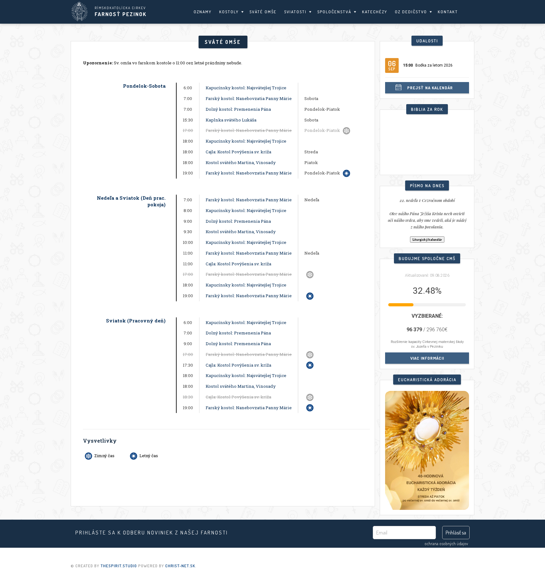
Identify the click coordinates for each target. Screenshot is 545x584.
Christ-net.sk (180, 565)
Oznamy (203, 11)
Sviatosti (295, 11)
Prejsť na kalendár (430, 87)
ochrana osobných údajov (446, 543)
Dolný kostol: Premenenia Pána (238, 109)
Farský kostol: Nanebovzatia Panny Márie (249, 98)
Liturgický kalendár (427, 239)
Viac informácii (427, 358)
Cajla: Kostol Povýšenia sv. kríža (238, 152)
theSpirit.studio (119, 565)
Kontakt (448, 11)
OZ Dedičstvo (411, 11)
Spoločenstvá (334, 11)
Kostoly (229, 11)
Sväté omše (263, 11)
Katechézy (374, 11)
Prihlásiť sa (456, 532)
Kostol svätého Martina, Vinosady (241, 162)
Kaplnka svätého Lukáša (231, 120)
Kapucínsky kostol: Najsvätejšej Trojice (246, 88)
